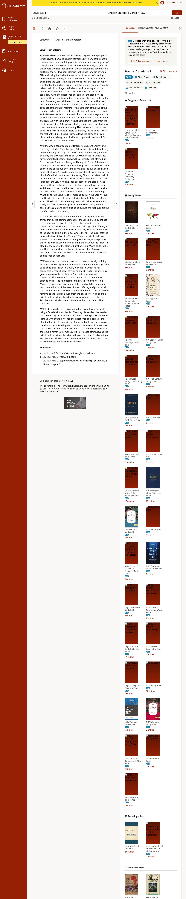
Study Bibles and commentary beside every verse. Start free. (95, 2)
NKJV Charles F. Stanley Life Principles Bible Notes (132, 570)
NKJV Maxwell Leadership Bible (153, 647)
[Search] (177, 12)
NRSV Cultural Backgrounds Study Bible (133, 761)
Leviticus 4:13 (49, 356)
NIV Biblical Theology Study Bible (132, 342)
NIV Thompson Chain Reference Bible (153, 493)
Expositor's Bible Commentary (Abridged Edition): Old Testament (133, 134)
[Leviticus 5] (117, 204)
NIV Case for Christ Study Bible (154, 341)
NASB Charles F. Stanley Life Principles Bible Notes (132, 302)
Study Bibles (134, 195)
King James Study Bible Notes (154, 263)
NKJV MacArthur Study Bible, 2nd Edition (132, 649)
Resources (130, 27)
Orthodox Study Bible (153, 759)
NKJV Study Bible (153, 685)
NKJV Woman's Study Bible (152, 723)
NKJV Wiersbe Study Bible (131, 723)
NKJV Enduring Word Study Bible (154, 567)
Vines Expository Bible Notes (132, 798)
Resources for (138, 71)
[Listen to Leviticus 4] (65, 29)
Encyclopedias (135, 816)
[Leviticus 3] (32, 204)
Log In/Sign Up (173, 2)
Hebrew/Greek (145, 27)
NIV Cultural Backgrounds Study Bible (133, 381)
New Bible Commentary (152, 131)
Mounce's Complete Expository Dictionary (129, 175)
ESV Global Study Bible (153, 226)
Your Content (161, 27)
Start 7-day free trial (140, 61)
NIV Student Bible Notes (154, 455)
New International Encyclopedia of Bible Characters (154, 848)
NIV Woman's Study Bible (131, 531)
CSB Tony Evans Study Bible (132, 226)
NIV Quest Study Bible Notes (132, 455)
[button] (170, 3)
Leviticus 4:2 (49, 353)
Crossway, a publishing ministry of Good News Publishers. (73, 388)
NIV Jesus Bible (153, 418)
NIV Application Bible (153, 299)
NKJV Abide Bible (153, 530)
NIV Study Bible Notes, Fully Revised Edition (132, 493)
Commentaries (136, 867)
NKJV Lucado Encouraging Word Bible (154, 610)
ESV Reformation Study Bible (132, 263)
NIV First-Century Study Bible (154, 380)
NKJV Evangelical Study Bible (132, 608)
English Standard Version (53, 380)
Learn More (162, 61)
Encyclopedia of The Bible (132, 847)
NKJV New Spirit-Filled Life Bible (132, 686)
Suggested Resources (139, 100)
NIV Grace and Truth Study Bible (132, 419)
